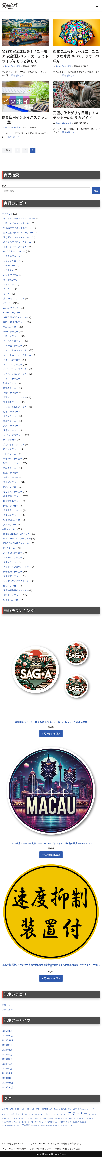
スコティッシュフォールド (58, 1114)
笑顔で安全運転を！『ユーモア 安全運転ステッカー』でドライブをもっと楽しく (25, 56)
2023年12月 (7, 1078)
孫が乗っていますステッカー (11, 1125)
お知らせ (6, 1005)
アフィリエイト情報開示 (14, 1149)
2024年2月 (7, 1069)
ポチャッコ (58, 1118)
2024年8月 (7, 1045)
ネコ (13, 1118)
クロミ (12, 1114)
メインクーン (16, 1122)
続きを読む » (17, 75)
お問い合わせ (53, 1109)
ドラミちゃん (6, 1118)
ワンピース (42, 1122)
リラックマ (34, 1122)
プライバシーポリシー (40, 1149)
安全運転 (26, 1125)
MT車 (37, 1109)
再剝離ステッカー (53, 1122)
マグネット (89, 1118)
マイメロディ (80, 1118)
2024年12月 (7, 1036)
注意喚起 (34, 1125)
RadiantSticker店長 (12, 66)
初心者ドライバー (66, 1122)
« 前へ (7, 150)
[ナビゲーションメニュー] (97, 6)
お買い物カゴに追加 (51, 733)
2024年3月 (7, 1064)
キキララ (5, 1114)
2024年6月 (7, 1050)
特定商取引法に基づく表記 (67, 1149)
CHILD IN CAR (19, 1109)
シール (44, 1113)
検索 (4, 186)
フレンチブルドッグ (32, 1118)
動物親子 (76, 1122)
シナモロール (28, 1114)
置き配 (43, 1125)
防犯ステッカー (68, 1125)
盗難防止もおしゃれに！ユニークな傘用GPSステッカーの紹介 (76, 56)
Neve (39, 1154)
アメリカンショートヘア (86, 1109)
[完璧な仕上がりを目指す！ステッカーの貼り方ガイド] (76, 94)
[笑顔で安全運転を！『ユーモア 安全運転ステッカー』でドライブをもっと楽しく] (25, 32)
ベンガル (43, 1118)
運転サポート (57, 1125)
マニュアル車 (6, 1122)
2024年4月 (7, 1059)
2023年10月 (7, 1087)
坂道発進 (83, 1122)
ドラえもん (92, 1114)
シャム (36, 1114)
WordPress (60, 1154)
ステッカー (7, 1010)
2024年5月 (7, 1054)
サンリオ (19, 1114)
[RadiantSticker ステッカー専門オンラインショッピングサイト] (10, 6)
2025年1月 (7, 1031)
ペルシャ (50, 1118)
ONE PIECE (44, 1109)
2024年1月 (7, 1073)
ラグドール (25, 1122)
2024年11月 (7, 1040)
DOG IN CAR (30, 1109)
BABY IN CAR (8, 1109)
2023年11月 (7, 1083)
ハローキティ (20, 1118)
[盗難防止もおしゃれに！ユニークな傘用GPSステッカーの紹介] (76, 32)
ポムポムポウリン (69, 1118)
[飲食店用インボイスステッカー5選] (25, 96)
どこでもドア (72, 1109)
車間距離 (49, 1125)
